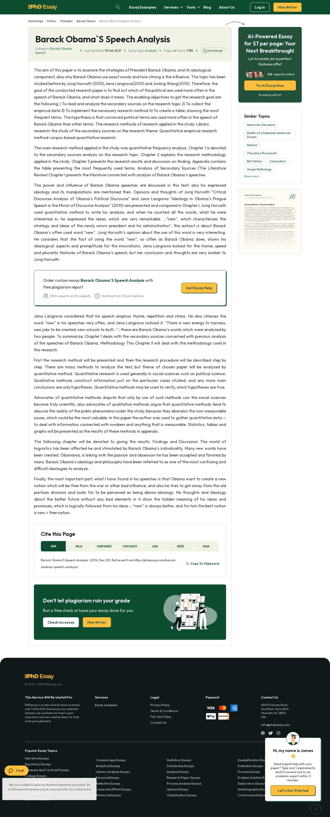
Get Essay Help (199, 288)
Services (171, 7)
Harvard (104, 546)
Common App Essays (111, 760)
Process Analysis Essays (184, 783)
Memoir (252, 145)
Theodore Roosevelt (262, 153)
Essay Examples (142, 7)
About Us (227, 7)
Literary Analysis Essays (113, 772)
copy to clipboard (205, 564)
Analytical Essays (108, 766)
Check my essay (61, 622)
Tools (191, 7)
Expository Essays (38, 764)
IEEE (180, 546)
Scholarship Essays (180, 766)
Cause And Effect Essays (113, 789)
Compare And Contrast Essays (47, 770)
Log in (260, 7)
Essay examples (106, 705)
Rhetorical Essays (108, 795)
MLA (79, 546)
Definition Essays (179, 760)
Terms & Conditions (164, 711)
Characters (278, 161)
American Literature (261, 125)
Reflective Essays (108, 783)
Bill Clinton (254, 161)
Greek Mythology (259, 169)
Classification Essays (182, 795)
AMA (206, 546)
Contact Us (158, 723)
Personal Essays (107, 778)
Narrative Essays (37, 758)
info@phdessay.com (275, 725)
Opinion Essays (178, 789)
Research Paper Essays (183, 778)
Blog (207, 7)
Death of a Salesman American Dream (269, 135)
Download (214, 51)
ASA (155, 546)
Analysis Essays (178, 772)
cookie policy (82, 789)
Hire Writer (287, 7)
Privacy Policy (160, 705)
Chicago (130, 546)
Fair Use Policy (160, 717)
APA (53, 546)
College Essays (35, 776)
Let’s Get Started (293, 790)
